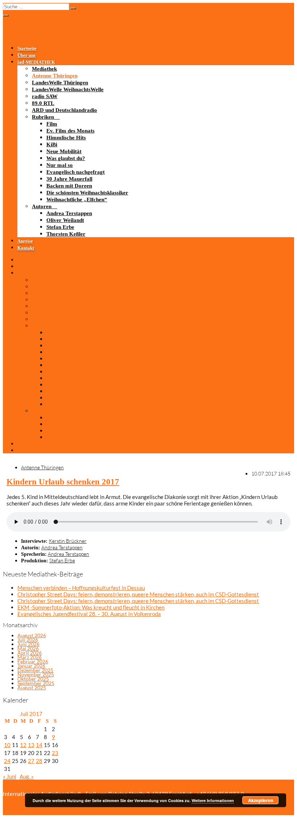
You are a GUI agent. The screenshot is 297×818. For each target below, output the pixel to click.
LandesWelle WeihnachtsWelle (68, 89)
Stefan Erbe (60, 227)
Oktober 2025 (33, 679)
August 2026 (31, 635)
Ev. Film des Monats (70, 131)
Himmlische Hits (66, 137)
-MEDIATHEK (36, 62)
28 (39, 761)
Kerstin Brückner (68, 541)
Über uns (26, 55)
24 (7, 761)
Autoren (41, 206)
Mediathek (44, 69)
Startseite (27, 48)
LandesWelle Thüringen (60, 82)
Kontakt (25, 248)
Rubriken (43, 117)
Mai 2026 (28, 648)
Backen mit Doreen (69, 186)
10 (7, 745)
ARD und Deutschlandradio (64, 110)
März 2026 (29, 657)
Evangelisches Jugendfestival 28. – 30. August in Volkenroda (89, 614)
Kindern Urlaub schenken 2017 (63, 481)
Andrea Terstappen (69, 213)
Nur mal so (59, 165)
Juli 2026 (27, 640)
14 (39, 745)
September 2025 (35, 683)
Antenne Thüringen (55, 76)
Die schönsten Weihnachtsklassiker (87, 193)
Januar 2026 (31, 666)
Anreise (25, 241)
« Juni (9, 776)
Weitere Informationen (213, 800)
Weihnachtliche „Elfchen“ (76, 199)
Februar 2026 (32, 661)
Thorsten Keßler (65, 234)
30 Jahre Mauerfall (69, 179)
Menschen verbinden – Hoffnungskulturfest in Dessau (81, 587)
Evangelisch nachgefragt (75, 172)
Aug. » (27, 776)
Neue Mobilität (63, 151)
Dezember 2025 (35, 670)
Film (51, 124)
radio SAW (45, 96)
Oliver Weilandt (65, 220)
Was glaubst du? (65, 158)
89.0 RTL (43, 103)
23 (55, 753)
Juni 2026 (28, 644)
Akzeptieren (260, 800)
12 (23, 745)
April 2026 (29, 653)
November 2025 (35, 674)
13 (31, 745)
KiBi (51, 144)
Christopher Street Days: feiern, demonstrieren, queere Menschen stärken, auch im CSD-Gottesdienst (138, 594)
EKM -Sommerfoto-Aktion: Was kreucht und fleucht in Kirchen (90, 607)
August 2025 (31, 687)
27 (31, 761)
